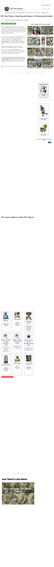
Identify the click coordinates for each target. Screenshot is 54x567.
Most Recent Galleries (9, 20)
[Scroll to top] (49, 558)
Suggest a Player (45, 12)
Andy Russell (28, 363)
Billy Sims (5, 320)
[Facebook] (42, 5)
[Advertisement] (27, 2)
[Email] (49, 5)
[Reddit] (46, 5)
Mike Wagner (17, 363)
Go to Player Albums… (25, 20)
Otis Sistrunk (17, 319)
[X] (44, 5)
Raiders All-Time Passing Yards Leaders (17, 341)
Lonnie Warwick (6, 364)
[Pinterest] (48, 5)
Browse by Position (17, 20)
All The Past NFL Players (10, 12)
